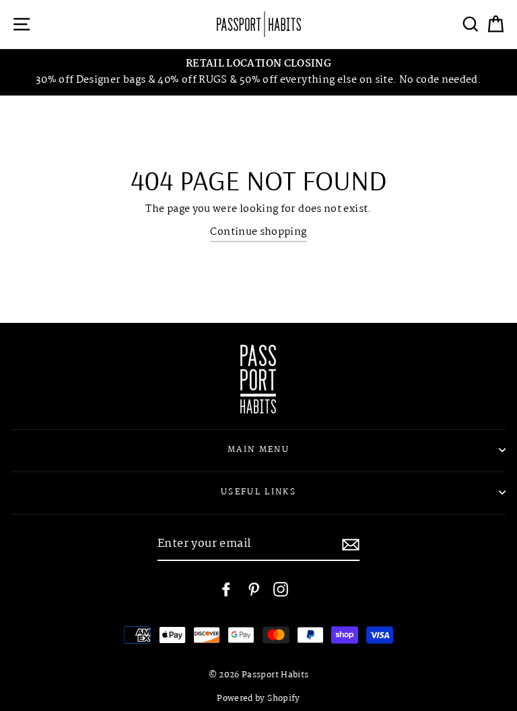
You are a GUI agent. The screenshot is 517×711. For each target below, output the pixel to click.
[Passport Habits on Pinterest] (253, 589)
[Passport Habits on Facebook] (226, 589)
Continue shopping (258, 232)
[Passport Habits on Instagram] (280, 589)
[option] (258, 72)
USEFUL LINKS (258, 492)
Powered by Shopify (258, 699)
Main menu (258, 449)
